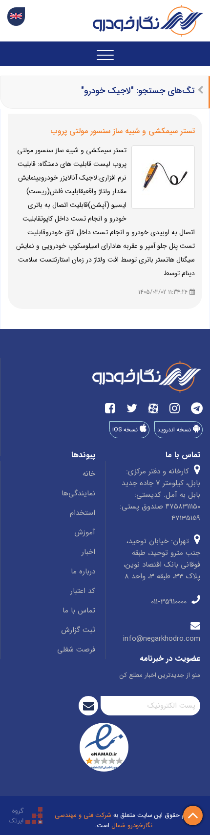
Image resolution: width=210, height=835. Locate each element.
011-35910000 (170, 602)
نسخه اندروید (175, 429)
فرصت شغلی (76, 649)
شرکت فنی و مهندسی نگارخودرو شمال (103, 820)
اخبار (88, 552)
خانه (89, 474)
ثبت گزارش (78, 630)
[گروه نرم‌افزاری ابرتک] (25, 815)
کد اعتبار (82, 591)
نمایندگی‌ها (78, 493)
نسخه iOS (126, 429)
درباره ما (83, 571)
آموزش (84, 532)
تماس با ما (79, 610)
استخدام (82, 513)
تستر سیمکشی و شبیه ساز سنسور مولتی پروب (123, 131)
